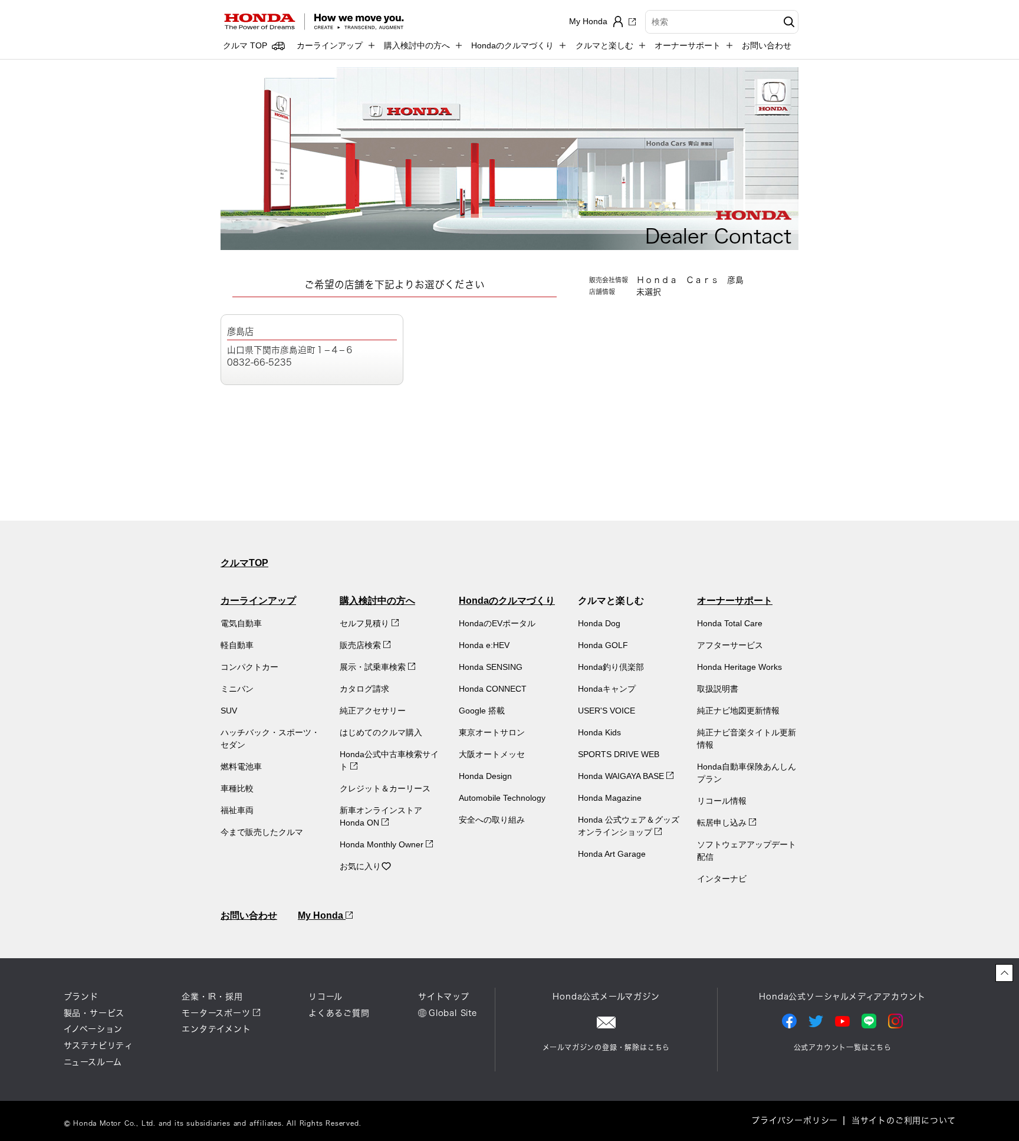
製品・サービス (94, 1013)
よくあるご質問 (339, 1013)
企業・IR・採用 (212, 996)
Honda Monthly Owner (383, 844)
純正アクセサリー (373, 710)
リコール (325, 996)
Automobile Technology (502, 798)
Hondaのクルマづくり (507, 601)
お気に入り (360, 866)
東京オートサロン (492, 732)
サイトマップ (443, 996)
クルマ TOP (245, 45)
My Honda (322, 915)
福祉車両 (237, 810)
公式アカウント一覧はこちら (843, 1047)
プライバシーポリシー (794, 1120)
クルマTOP (244, 563)
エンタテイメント (216, 1029)
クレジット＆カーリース (385, 788)
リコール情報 (722, 800)
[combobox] (722, 22)
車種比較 (237, 788)
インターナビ (722, 878)
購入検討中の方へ (377, 601)
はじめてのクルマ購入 (381, 732)
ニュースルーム (93, 1062)
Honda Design (485, 776)
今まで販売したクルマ (262, 832)
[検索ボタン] (787, 22)
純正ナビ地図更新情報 (738, 710)
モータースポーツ (216, 1013)
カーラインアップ (258, 601)
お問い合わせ (766, 45)
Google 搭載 (482, 710)
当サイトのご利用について (904, 1120)
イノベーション (93, 1029)
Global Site (453, 1013)
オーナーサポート (735, 601)
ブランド (81, 996)
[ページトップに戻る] (1004, 973)
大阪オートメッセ (492, 754)
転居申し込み (723, 822)
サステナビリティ (98, 1045)
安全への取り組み (492, 819)
